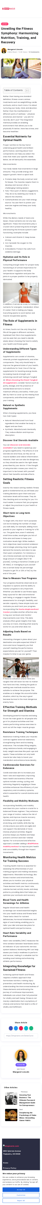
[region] (21, 1187)
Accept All (21, 1190)
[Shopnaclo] (8, 8)
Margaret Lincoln (15, 49)
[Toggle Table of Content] (26, 90)
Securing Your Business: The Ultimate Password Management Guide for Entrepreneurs (27, 1100)
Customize (21, 1195)
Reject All (21, 1201)
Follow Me (21, 1065)
